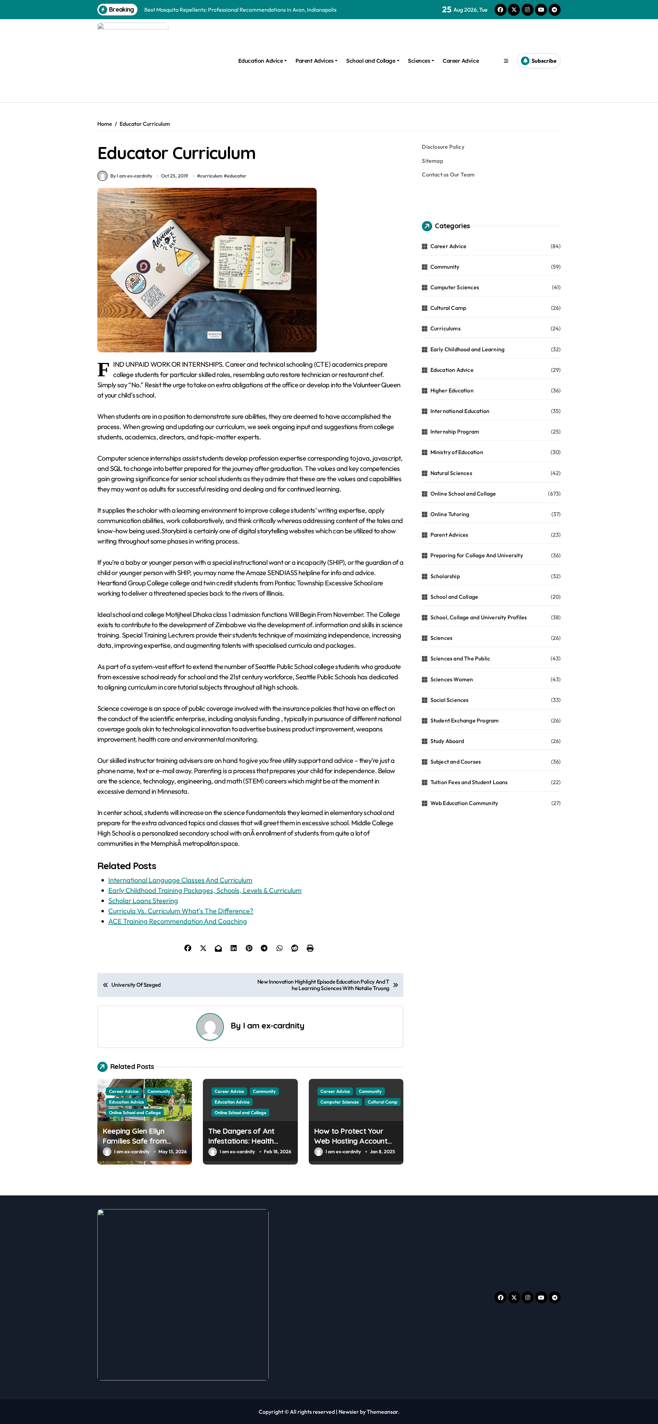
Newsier (349, 1411)
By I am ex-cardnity (131, 176)
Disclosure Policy (443, 146)
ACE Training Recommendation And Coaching (177, 921)
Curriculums (445, 328)
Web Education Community (464, 803)
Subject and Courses (455, 761)
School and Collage (370, 60)
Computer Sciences (339, 1102)
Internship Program (454, 431)
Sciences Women (451, 679)
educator (236, 176)
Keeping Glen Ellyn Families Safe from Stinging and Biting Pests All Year (143, 1145)
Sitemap (432, 160)
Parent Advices (314, 60)
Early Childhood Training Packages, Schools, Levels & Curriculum (205, 890)
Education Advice (260, 60)
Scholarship (445, 576)
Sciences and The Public (460, 658)
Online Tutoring (450, 514)
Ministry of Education (456, 452)
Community (158, 1091)
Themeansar (382, 1411)
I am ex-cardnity (273, 1025)
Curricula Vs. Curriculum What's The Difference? (180, 910)
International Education (460, 410)
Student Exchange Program (464, 720)
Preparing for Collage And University (476, 555)
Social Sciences (449, 699)
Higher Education (452, 390)
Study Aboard (447, 741)
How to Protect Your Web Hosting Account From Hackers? (350, 1140)
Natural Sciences (451, 473)
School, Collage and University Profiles (478, 617)
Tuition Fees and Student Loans (469, 782)
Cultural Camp (383, 1102)
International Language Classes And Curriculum (180, 880)
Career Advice (461, 60)
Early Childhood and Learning (467, 349)
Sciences (419, 60)
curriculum (211, 176)
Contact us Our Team (448, 174)
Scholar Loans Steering (143, 900)
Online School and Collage (135, 1112)
